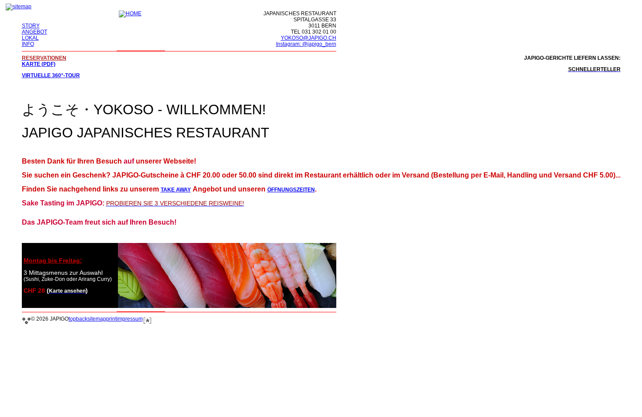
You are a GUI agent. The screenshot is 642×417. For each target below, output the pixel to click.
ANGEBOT (34, 32)
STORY (31, 26)
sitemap (96, 319)
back (81, 319)
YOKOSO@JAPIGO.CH (308, 38)
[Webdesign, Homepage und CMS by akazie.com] (147, 323)
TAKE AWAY (176, 190)
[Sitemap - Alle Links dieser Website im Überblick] (18, 6)
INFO (28, 44)
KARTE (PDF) (38, 64)
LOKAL (30, 38)
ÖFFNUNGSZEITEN (291, 190)
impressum (130, 319)
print (111, 319)
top (72, 319)
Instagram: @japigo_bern (306, 44)
